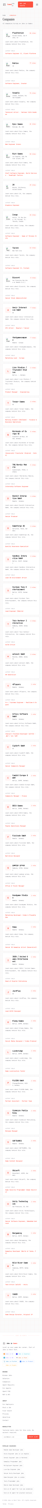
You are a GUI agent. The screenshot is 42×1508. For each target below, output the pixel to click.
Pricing (6, 1414)
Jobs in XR (9, 1357)
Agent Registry (8, 1385)
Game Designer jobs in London (14, 1477)
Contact (6, 1420)
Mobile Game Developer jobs (13, 1485)
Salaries (6, 1378)
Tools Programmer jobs (11, 1481)
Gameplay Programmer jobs (13, 1461)
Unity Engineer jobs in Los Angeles (16, 1454)
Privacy (10, 1504)
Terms (4, 1504)
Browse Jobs (7, 1375)
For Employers (8, 1404)
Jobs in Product (27, 1361)
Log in (13, 4)
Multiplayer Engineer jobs (13, 1465)
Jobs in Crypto (11, 1365)
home (4, 15)
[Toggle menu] (37, 4)
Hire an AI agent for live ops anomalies (18, 1489)
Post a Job (7, 1407)
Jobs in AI (9, 1354)
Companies (6, 1382)
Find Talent (7, 1411)
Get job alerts (23, 4)
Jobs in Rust (22, 1357)
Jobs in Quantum (24, 1354)
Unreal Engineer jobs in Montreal (15, 1458)
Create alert (33, 1437)
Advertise (6, 1417)
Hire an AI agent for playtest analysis (18, 1493)
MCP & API (6, 1394)
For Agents (7, 1388)
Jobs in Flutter (11, 1361)
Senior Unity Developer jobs (14, 1473)
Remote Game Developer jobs (13, 1450)
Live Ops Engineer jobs (12, 1469)
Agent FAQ (6, 1391)
